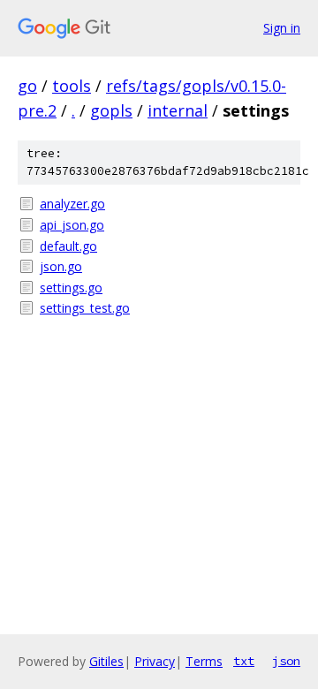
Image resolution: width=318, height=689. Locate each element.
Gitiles (106, 661)
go (27, 85)
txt (243, 661)
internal (178, 110)
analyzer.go (72, 203)
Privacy (154, 661)
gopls (111, 110)
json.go (61, 266)
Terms (204, 661)
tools (71, 85)
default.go (68, 246)
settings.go (71, 287)
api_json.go (72, 224)
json (286, 661)
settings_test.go (85, 307)
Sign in (281, 27)
